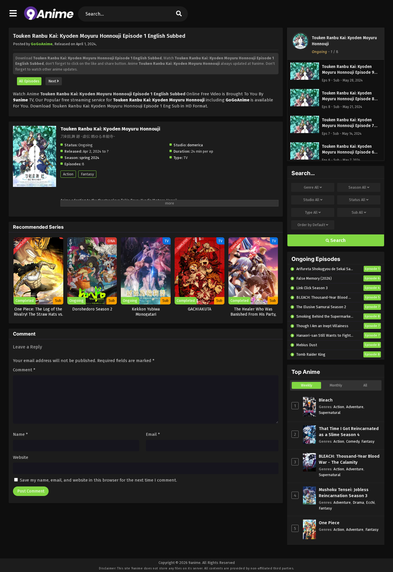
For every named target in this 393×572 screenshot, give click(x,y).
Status (357, 200)
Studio (311, 200)
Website (20, 457)
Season (357, 187)
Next (52, 81)
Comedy (352, 441)
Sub (357, 212)
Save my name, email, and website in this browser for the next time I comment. (98, 480)
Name (20, 434)
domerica (195, 145)
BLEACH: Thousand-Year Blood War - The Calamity (349, 459)
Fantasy (87, 174)
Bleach (326, 400)
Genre (311, 187)
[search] (179, 14)
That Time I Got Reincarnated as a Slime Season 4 (349, 431)
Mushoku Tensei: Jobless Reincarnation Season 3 (344, 492)
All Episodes (29, 81)
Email (153, 434)
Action (68, 174)
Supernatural (330, 412)
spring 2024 (89, 158)
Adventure (354, 407)
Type (311, 212)
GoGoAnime (42, 44)
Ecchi (370, 502)
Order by (311, 225)
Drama (358, 502)
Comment (24, 369)
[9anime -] (49, 18)
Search (337, 240)
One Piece (329, 522)
